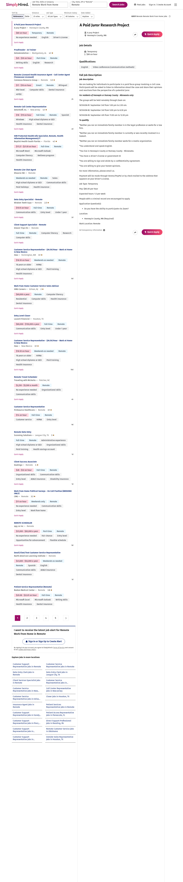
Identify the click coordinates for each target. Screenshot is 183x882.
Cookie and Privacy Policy (27, 649)
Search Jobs (118, 4)
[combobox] (49, 5)
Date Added (85, 13)
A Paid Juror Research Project (27, 24)
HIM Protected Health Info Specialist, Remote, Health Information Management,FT (38, 137)
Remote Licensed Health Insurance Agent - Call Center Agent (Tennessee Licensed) (42, 76)
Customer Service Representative (29, 407)
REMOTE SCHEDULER (23, 523)
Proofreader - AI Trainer (25, 50)
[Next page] (66, 618)
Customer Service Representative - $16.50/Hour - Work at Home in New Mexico (43, 250)
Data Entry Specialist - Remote (28, 199)
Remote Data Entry (22, 432)
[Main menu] (175, 4)
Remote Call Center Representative (30, 106)
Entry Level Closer (22, 315)
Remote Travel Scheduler (25, 377)
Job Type (49, 13)
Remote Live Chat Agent (25, 170)
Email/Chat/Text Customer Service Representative (37, 552)
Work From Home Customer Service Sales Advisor (36, 286)
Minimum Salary (70, 13)
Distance (35, 13)
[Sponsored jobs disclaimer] (169, 16)
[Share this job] (135, 34)
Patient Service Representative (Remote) (33, 587)
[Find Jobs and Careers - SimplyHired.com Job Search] (17, 5)
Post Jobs (141, 4)
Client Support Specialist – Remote (30, 225)
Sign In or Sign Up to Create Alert (45, 641)
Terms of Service (59, 648)
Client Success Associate (25, 462)
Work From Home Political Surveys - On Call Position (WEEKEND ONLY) (43, 492)
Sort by (14, 13)
